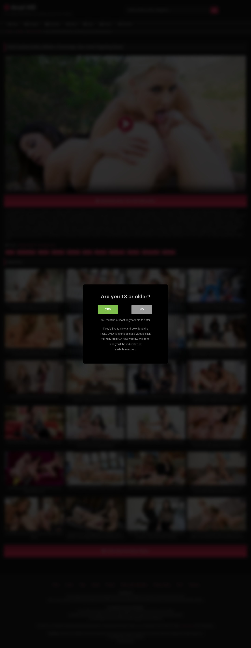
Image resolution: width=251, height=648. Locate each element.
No (142, 309)
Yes (108, 309)
